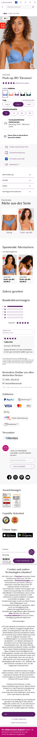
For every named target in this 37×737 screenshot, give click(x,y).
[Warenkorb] (34, 2)
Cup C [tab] (18, 104)
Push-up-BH (26, 232)
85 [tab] (30, 113)
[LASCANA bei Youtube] (27, 477)
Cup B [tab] (7, 104)
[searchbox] (17, 7)
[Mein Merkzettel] (30, 2)
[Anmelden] (25, 2)
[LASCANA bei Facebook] (9, 477)
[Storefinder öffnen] (20, 2)
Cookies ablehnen (12, 616)
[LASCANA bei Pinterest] (21, 477)
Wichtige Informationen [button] (11, 191)
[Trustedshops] (6, 520)
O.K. (5, 714)
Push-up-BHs (14, 13)
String (9, 232)
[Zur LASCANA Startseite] (6, 2)
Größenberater (29, 100)
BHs (5, 13)
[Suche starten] (32, 7)
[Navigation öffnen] (2, 7)
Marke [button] (4, 186)
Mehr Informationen (19, 723)
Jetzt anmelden (19, 466)
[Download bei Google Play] (25, 535)
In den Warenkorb (23, 561)
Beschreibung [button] (7, 174)
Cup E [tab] (29, 104)
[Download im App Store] (9, 535)
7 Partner (18, 576)
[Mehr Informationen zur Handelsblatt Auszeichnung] (16, 500)
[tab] (5, 94)
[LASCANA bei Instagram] (15, 477)
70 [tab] (6, 113)
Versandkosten (6, 562)
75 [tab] (14, 113)
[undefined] (32, 220)
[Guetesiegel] (14, 520)
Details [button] (5, 180)
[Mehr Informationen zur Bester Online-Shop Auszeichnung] (6, 500)
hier (11, 613)
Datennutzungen (22, 581)
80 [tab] (22, 113)
